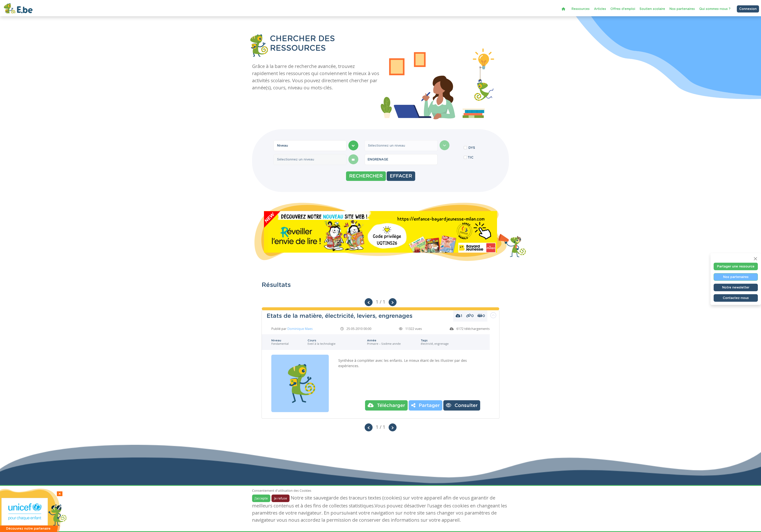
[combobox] (309, 145)
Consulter (465, 405)
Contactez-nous (736, 297)
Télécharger (390, 405)
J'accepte (261, 498)
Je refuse (280, 498)
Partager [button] (428, 405)
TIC (470, 157)
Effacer (401, 176)
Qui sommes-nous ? (714, 9)
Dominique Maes (300, 329)
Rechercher (366, 176)
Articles (600, 9)
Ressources (581, 9)
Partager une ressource (735, 266)
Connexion (748, 9)
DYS (471, 147)
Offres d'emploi (622, 9)
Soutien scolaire (652, 9)
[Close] (755, 258)
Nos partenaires (682, 9)
